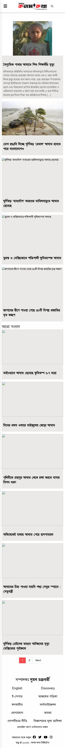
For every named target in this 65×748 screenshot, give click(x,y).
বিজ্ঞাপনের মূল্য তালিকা (48, 721)
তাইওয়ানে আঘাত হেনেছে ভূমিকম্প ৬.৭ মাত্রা (29, 373)
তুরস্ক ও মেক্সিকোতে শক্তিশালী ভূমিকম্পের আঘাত (32, 258)
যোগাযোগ (17, 713)
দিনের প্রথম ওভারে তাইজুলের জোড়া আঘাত (29, 425)
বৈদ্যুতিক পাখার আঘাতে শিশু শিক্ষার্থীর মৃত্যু (28, 65)
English (17, 688)
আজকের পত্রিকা (47, 696)
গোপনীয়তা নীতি (17, 721)
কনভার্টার (17, 704)
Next (38, 660)
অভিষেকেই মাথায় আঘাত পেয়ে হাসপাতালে (28, 535)
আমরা (47, 713)
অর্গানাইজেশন (48, 704)
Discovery (48, 688)
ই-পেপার (17, 696)
